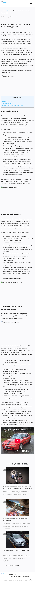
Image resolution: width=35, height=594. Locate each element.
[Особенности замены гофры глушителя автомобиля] (17, 507)
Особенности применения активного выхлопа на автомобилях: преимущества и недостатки (17, 487)
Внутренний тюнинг (8, 103)
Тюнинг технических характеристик (12, 105)
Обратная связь (7, 580)
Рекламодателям (18, 580)
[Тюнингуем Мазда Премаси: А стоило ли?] (17, 539)
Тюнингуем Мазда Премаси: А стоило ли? (16, 550)
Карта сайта (28, 580)
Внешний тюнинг (7, 101)
